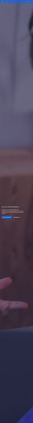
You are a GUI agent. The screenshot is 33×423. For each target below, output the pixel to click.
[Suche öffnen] (27, 1)
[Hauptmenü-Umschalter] (30, 2)
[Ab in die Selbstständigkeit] (5, 1)
